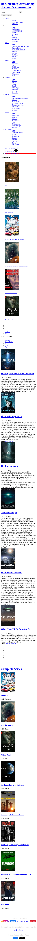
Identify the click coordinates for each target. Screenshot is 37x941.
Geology (14, 122)
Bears (6, 185)
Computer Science (17, 132)
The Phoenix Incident (11, 572)
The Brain (15, 91)
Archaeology (16, 72)
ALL (13, 27)
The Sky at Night (10, 644)
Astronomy (15, 115)
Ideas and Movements (18, 50)
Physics (14, 127)
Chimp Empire (6, 755)
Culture (7, 43)
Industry (14, 138)
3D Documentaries (17, 22)
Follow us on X (9, 152)
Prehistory (15, 63)
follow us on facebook (11, 148)
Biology (14, 117)
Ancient (14, 65)
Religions (15, 55)
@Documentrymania (23, 921)
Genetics (14, 84)
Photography (16, 39)
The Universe (16, 108)
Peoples (14, 51)
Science (7, 112)
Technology (8, 129)
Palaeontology (16, 126)
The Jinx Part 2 (7, 725)
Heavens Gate (9, 441)
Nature (7, 94)
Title (6, 343)
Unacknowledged (9, 512)
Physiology (15, 88)
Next (6, 333)
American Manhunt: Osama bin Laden (16, 875)
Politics (14, 53)
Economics (15, 120)
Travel (14, 58)
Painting (14, 37)
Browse (7, 18)
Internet (14, 139)
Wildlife (14, 110)
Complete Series (11, 669)
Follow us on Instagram (12, 153)
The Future (15, 145)
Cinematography (17, 31)
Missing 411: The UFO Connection (17, 373)
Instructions (18, 930)
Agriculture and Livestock (20, 98)
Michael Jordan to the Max (11, 293)
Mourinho (5, 904)
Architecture (16, 29)
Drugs (14, 82)
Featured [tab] (7, 340)
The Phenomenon (9, 466)
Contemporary (16, 70)
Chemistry (15, 119)
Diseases (14, 81)
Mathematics (16, 124)
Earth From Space (9, 212)
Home (14, 20)
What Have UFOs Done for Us (15, 629)
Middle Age (15, 67)
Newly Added (9, 342)
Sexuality (15, 89)
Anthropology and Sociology (21, 46)
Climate (14, 100)
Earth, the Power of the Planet (12, 785)
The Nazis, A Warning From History (15, 845)
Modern (14, 69)
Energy (14, 134)
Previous (7, 332)
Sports (14, 56)
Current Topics (16, 48)
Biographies (15, 74)
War (13, 75)
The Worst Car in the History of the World (14, 239)
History (7, 60)
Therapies (15, 93)
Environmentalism (17, 103)
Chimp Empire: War (9, 319)
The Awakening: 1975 (11, 416)
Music (14, 36)
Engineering (15, 136)
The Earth (15, 107)
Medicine (7, 77)
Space (14, 143)
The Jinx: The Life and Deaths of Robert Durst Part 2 (17, 266)
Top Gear (4, 695)
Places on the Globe (18, 105)
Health (14, 86)
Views (6, 345)
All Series (15, 24)
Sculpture (15, 41)
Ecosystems (15, 101)
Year (6, 347)
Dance (14, 32)
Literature (15, 34)
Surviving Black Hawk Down (12, 815)
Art (6, 25)
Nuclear (14, 141)
